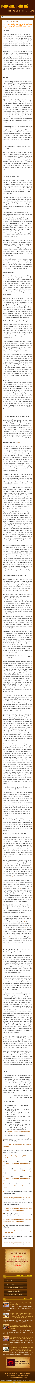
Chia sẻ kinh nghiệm (13, 1291)
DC (16, 1382)
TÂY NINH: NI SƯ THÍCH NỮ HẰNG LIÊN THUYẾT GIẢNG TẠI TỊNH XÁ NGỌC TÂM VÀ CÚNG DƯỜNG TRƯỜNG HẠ (21, 1349)
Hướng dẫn (10, 1284)
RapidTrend (25, 1380)
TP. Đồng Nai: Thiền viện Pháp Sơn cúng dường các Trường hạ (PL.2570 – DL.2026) (21, 1326)
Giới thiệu (10, 1280)
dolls (14, 1382)
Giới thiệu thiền (14, 21)
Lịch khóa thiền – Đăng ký (15, 1294)
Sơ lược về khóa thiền (14, 1287)
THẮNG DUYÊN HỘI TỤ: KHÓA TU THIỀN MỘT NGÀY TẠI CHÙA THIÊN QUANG (21, 1337)
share (20, 1382)
